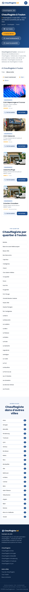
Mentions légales (8, 585)
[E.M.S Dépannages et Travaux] (14, 91)
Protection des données (9, 587)
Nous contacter (6, 577)
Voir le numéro (10, 112)
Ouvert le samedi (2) (12, 43)
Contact (24, 587)
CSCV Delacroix (9, 136)
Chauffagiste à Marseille (9, 556)
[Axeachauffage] (14, 158)
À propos (18, 587)
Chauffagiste (12, 3)
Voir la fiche (21, 112)
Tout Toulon (9, 29)
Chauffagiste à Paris (8, 551)
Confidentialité (20, 585)
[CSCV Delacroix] (14, 124)
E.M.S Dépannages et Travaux (14, 102)
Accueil (3, 24)
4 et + (22, 77)
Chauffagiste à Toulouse (9, 561)
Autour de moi (9, 33)
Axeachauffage (9, 170)
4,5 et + (7, 80)
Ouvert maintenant (10, 77)
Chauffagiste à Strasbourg (9, 558)
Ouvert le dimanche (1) (12, 38)
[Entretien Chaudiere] (14, 192)
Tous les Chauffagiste (8, 572)
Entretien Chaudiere (10, 203)
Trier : (3, 72)
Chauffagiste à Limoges (9, 553)
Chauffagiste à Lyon (8, 563)
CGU (15, 585)
